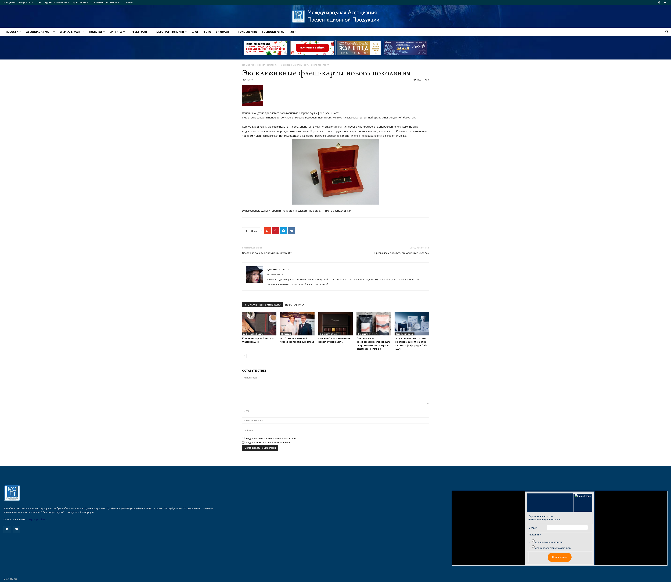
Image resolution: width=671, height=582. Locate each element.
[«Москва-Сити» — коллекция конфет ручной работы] (335, 323)
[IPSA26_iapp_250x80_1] (265, 48)
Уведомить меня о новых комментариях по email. (272, 438)
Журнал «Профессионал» (57, 2)
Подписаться (559, 557)
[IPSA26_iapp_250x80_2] (312, 48)
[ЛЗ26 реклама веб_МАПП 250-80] (405, 48)
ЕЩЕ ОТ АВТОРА (294, 304)
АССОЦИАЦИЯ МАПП (39, 31)
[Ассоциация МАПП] (335, 16)
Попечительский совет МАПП (106, 2)
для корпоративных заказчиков (553, 547)
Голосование (247, 31)
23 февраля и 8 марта (253, 334)
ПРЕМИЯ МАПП (139, 31)
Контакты (128, 2)
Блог (195, 31)
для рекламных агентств (549, 542)
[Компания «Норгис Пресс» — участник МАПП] (259, 323)
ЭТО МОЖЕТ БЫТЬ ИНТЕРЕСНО (262, 304)
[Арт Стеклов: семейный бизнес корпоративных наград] (297, 323)
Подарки (95, 31)
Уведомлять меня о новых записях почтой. (268, 442)
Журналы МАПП (70, 31)
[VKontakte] (665, 2)
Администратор (277, 269)
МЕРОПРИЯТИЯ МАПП (170, 31)
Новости (12, 31)
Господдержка (273, 31)
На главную (248, 64)
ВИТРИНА (116, 31)
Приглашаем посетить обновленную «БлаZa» (401, 253)
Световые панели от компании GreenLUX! (267, 253)
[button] (667, 32)
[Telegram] (659, 2)
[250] (359, 48)
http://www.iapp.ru (274, 274)
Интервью (286, 334)
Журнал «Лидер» (80, 2)
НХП (291, 31)
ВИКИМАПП (223, 31)
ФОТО (207, 31)
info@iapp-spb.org (36, 519)
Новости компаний (267, 64)
